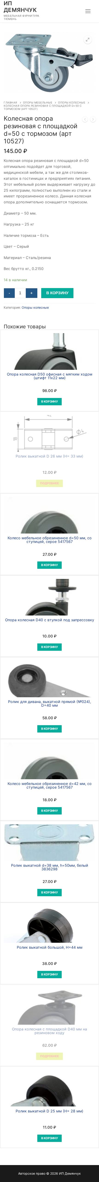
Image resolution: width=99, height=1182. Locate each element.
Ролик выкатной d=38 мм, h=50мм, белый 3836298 (49, 867)
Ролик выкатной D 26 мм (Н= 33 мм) (49, 456)
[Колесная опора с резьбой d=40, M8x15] (85, 120)
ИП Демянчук (20, 6)
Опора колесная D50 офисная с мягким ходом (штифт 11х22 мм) (49, 376)
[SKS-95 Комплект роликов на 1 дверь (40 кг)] (93, 120)
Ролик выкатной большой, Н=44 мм (49, 947)
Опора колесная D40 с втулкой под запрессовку (49, 620)
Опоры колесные (71, 102)
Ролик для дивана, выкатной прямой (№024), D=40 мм (49, 703)
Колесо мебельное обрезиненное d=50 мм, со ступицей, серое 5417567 (50, 540)
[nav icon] (88, 11)
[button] (88, 39)
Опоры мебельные (37, 102)
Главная (10, 102)
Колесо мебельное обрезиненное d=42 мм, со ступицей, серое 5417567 (50, 785)
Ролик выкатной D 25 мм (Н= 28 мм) (49, 1111)
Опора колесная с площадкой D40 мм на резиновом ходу (49, 1031)
